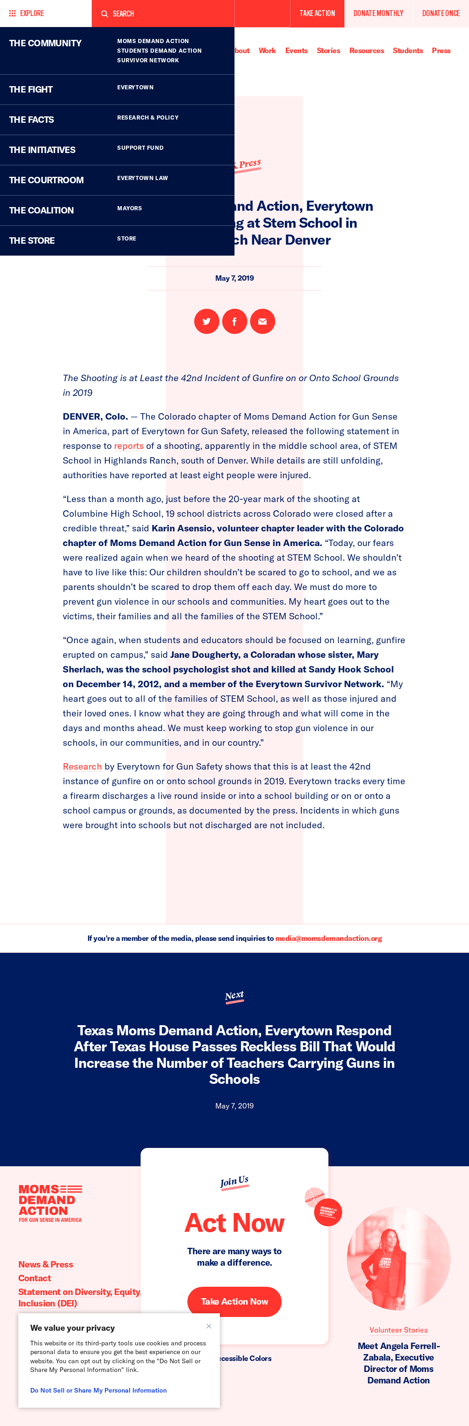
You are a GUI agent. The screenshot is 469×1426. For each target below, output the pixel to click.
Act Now (234, 1222)
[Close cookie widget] (209, 1326)
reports (129, 445)
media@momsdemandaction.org (328, 938)
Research (82, 766)
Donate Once (441, 13)
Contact (34, 1278)
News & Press (45, 1264)
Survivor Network (148, 60)
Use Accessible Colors (235, 1358)
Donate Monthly (379, 13)
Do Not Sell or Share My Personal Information (98, 1390)
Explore (32, 13)
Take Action (317, 13)
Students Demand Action (159, 50)
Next (234, 995)
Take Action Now (234, 1301)
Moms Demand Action (153, 41)
